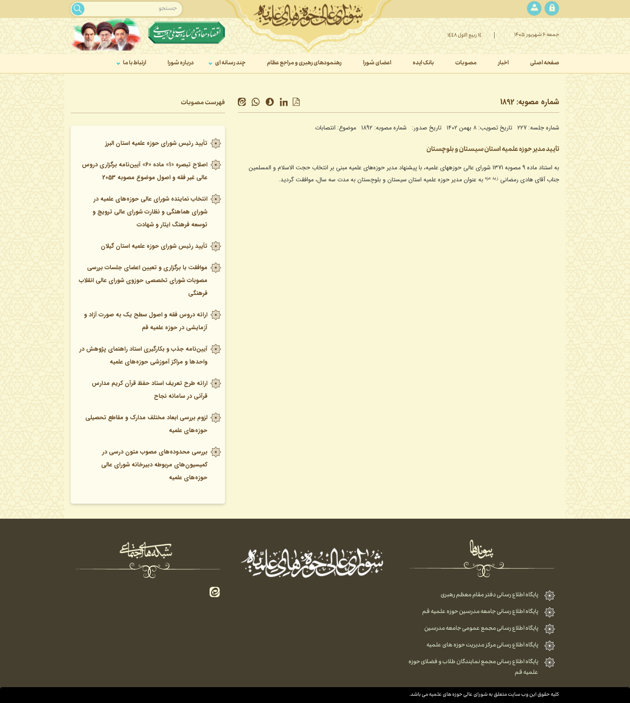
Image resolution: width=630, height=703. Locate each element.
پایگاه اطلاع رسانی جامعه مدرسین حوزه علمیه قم (480, 612)
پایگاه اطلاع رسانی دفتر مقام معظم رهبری (489, 595)
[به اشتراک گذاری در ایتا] (244, 103)
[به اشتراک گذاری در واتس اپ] (258, 103)
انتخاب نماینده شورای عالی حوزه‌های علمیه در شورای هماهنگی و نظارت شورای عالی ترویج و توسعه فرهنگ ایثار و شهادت (150, 211)
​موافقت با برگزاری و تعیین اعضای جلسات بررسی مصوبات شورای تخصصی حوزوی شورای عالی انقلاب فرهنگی (143, 280)
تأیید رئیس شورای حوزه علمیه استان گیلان (154, 246)
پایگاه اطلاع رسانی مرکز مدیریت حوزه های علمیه (482, 645)
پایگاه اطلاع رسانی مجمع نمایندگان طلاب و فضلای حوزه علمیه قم (473, 668)
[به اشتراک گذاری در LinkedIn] (286, 103)
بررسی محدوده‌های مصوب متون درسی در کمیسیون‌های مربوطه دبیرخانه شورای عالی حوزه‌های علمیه (154, 464)
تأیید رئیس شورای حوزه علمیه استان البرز (156, 143)
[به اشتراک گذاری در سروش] (272, 103)
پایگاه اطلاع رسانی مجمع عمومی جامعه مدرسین (481, 629)
